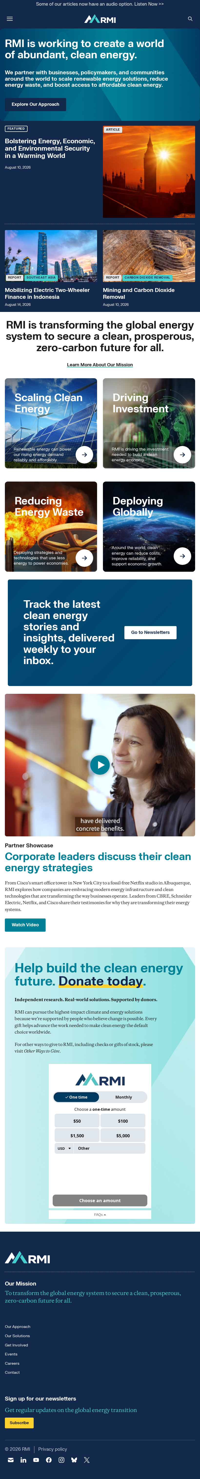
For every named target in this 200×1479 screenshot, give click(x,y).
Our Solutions (17, 1336)
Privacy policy (52, 1449)
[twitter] (87, 1460)
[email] (11, 1460)
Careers (12, 1363)
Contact (12, 1372)
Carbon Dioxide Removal (147, 278)
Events (11, 1354)
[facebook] (49, 1460)
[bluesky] (74, 1460)
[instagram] (61, 1460)
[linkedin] (23, 1460)
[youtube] (36, 1460)
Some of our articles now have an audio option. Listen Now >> (100, 4)
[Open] (84, 455)
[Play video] (100, 765)
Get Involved (16, 1345)
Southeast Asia (41, 278)
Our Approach (17, 1326)
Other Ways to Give (42, 1051)
